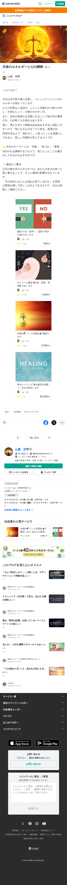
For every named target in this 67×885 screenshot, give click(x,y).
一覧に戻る (33, 437)
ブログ (30, 22)
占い (38, 22)
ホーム (5, 22)
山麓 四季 (22, 449)
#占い (7, 411)
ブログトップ (17, 22)
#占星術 (17, 411)
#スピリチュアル (32, 411)
